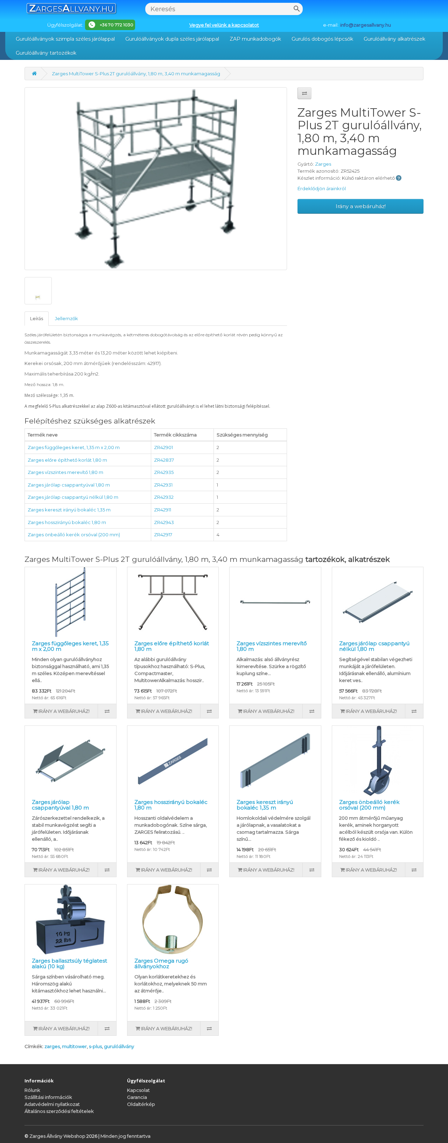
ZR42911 (162, 509)
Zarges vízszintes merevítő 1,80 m (65, 472)
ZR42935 (164, 472)
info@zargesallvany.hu (365, 25)
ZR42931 (163, 485)
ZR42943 (164, 522)
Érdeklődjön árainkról (322, 188)
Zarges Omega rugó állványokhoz (161, 963)
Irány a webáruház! (361, 206)
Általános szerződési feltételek (59, 1111)
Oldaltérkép (141, 1104)
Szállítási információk (48, 1097)
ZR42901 (163, 447)
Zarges (323, 164)
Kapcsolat (138, 1090)
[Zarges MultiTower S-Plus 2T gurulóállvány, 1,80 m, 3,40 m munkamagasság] (155, 178)
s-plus (95, 1046)
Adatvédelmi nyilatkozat (52, 1104)
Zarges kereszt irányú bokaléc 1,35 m (69, 509)
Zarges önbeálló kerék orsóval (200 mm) (74, 534)
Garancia (137, 1097)
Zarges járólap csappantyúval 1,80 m (69, 485)
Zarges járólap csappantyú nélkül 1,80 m (73, 497)
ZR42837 (164, 460)
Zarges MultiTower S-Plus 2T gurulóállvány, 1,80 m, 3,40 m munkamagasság (136, 73)
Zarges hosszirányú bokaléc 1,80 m (67, 522)
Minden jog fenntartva (125, 1136)
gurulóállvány (119, 1046)
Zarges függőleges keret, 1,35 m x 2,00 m (74, 447)
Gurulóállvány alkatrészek (394, 39)
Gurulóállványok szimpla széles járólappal (65, 39)
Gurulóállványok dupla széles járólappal (172, 39)
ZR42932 (164, 497)
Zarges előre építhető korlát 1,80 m (67, 460)
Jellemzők (66, 318)
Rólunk (32, 1090)
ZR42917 (163, 534)
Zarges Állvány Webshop (57, 1136)
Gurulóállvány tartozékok (46, 53)
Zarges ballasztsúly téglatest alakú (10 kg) (69, 963)
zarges (52, 1046)
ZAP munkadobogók (255, 39)
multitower (74, 1046)
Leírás (36, 318)
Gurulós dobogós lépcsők (322, 39)
